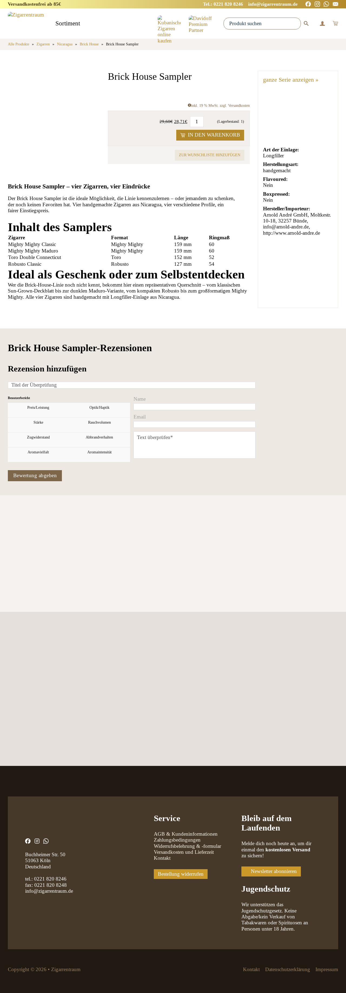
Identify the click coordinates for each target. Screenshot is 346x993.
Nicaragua (64, 44)
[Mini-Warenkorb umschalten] (335, 23)
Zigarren (43, 44)
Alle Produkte (18, 44)
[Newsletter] (335, 4)
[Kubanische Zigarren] (169, 23)
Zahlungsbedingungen (177, 840)
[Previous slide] (13, 563)
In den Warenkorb (214, 135)
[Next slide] (33, 563)
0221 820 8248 (50, 885)
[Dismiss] (343, 2)
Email (140, 417)
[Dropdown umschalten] (85, 23)
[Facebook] (308, 4)
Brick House (89, 44)
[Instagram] (317, 4)
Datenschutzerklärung (287, 969)
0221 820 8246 (50, 879)
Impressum (326, 969)
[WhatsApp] (326, 4)
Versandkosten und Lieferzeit (184, 852)
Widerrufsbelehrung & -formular (187, 846)
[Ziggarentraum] (26, 23)
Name (140, 399)
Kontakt (162, 858)
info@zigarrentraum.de (49, 891)
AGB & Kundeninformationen (186, 834)
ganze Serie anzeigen (290, 79)
